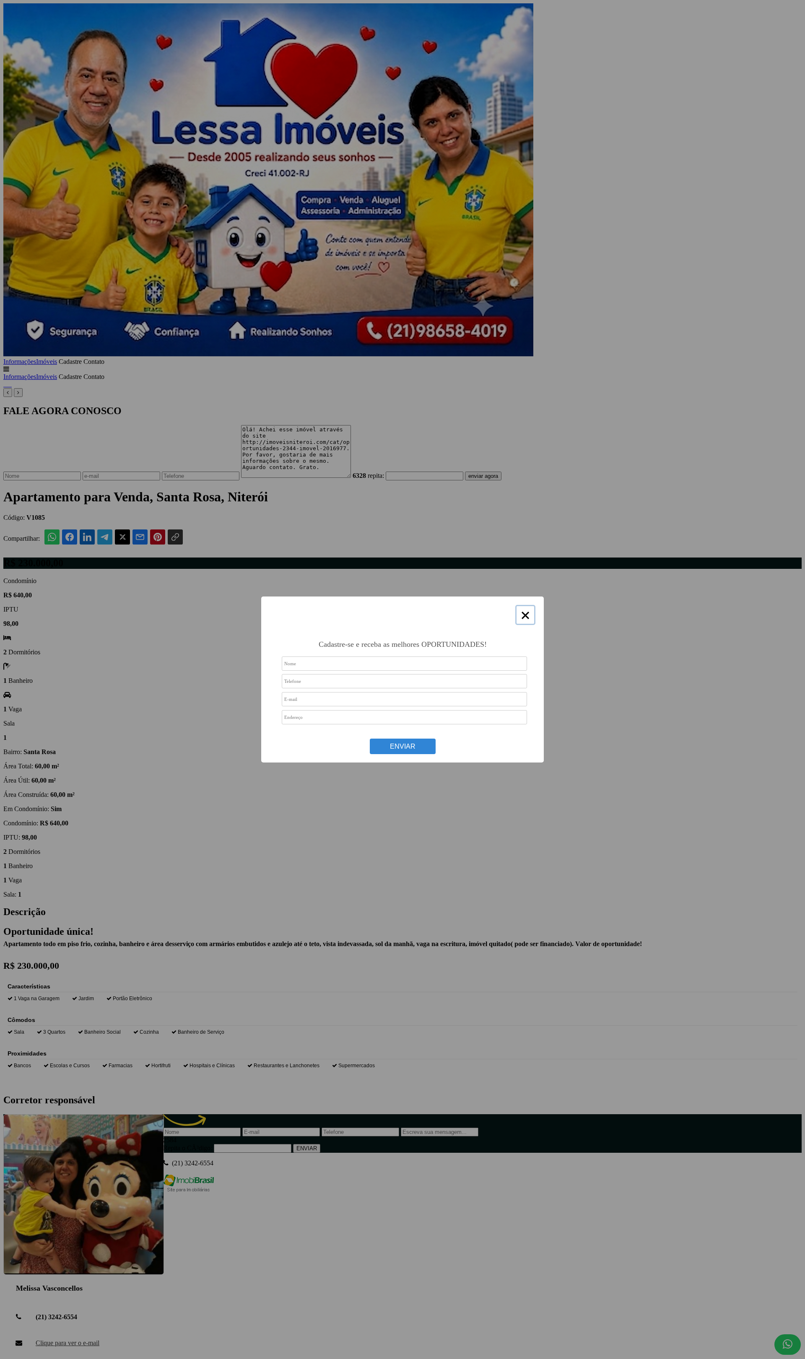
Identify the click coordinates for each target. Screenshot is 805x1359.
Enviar (402, 746)
